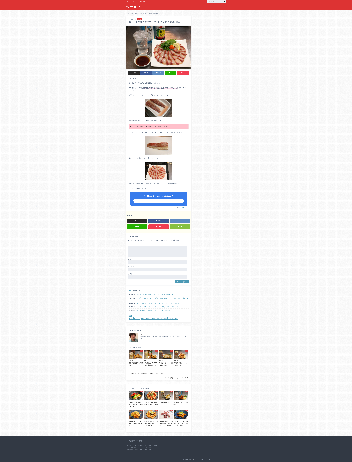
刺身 (143, 318)
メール (131, 266)
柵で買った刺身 (173, 318)
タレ (131, 318)
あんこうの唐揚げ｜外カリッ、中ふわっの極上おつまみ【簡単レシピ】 (157, 307)
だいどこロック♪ (133, 7)
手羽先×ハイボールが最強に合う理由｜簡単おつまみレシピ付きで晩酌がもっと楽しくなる (162, 299)
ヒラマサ (137, 318)
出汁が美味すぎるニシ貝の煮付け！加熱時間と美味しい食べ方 (147, 373)
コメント (131, 244)
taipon (183, 207)
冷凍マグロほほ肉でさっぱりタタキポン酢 (176, 378)
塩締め (148, 318)
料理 (130, 290)
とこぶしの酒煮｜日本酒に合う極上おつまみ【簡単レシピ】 (154, 310)
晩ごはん (160, 318)
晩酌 (166, 318)
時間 (154, 318)
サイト (130, 274)
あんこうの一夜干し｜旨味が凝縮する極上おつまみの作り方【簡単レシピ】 (159, 303)
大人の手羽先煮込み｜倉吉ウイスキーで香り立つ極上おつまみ (155, 294)
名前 (130, 259)
